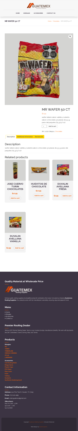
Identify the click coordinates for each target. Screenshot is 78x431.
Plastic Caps (9, 367)
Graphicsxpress (43, 426)
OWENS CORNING (11, 353)
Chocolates (56, 21)
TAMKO (7, 349)
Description (11, 136)
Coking (7, 376)
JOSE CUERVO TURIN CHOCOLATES (15, 186)
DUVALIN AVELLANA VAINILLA (15, 239)
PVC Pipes (8, 369)
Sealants (8, 378)
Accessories (38, 13)
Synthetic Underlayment (13, 380)
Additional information (25, 136)
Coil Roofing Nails (11, 363)
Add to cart (52, 126)
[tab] (11, 136)
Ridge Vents (9, 365)
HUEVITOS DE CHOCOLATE (39, 185)
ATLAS (7, 355)
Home (18, 13)
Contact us (51, 13)
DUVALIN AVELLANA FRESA (63, 186)
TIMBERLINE (9, 351)
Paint (6, 373)
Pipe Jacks (8, 371)
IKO (6, 346)
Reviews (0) (39, 136)
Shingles (26, 13)
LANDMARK (8, 357)
